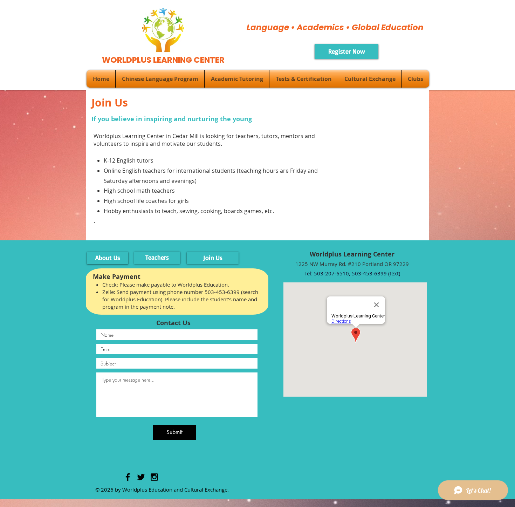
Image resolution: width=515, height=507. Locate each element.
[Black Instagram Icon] (154, 477)
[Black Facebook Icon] (128, 477)
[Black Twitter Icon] (141, 477)
